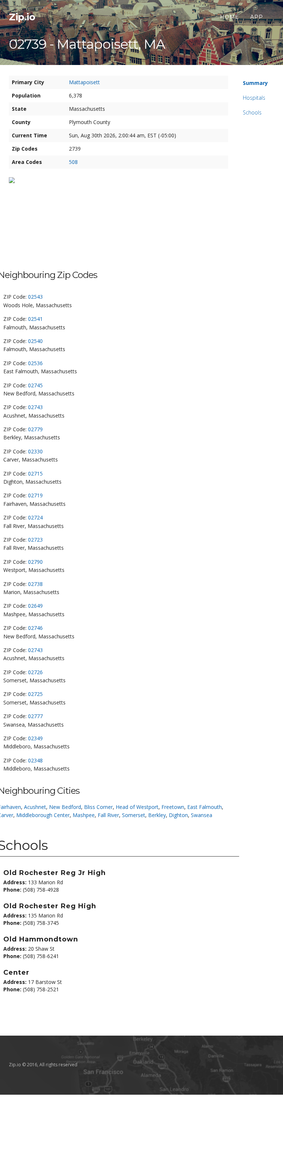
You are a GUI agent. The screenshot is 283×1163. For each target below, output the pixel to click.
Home (229, 17)
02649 (35, 605)
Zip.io (22, 17)
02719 (35, 495)
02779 (35, 429)
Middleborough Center (43, 815)
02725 (35, 693)
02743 (35, 407)
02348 (35, 760)
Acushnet (35, 806)
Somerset (133, 815)
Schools (252, 112)
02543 (35, 296)
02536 (35, 363)
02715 (35, 473)
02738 (35, 583)
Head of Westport (137, 806)
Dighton (178, 815)
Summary (255, 82)
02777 (35, 716)
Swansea (201, 815)
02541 (35, 318)
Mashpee (84, 815)
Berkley (157, 815)
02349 (35, 738)
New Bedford (65, 806)
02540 (35, 340)
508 (73, 161)
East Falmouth (204, 806)
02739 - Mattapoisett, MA (87, 44)
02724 (35, 517)
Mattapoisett (84, 82)
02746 (35, 627)
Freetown (172, 806)
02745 (35, 385)
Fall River (108, 815)
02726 (35, 672)
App (256, 17)
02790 (35, 561)
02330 (35, 451)
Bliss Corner (98, 806)
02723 (35, 539)
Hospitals (254, 97)
